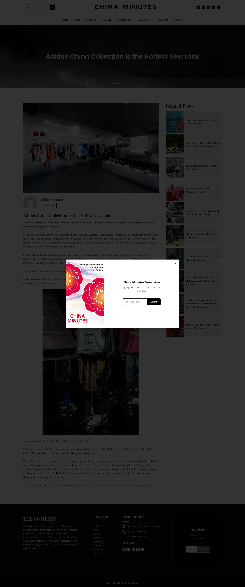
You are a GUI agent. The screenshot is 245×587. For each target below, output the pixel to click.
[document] (122, 293)
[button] (175, 263)
